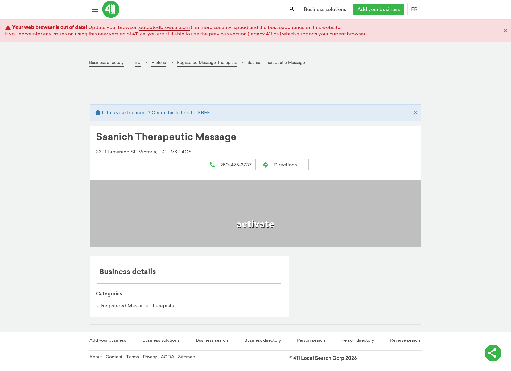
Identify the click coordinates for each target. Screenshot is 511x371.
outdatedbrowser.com (164, 27)
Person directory (357, 340)
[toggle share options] (493, 353)
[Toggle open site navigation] (95, 9)
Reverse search (405, 340)
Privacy (150, 356)
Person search (311, 340)
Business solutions (325, 9)
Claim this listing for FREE (180, 112)
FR (414, 9)
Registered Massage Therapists (137, 306)
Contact (114, 356)
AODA (167, 356)
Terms (132, 356)
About (95, 356)
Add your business (378, 9)
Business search (212, 340)
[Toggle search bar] (292, 9)
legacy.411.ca (264, 34)
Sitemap (186, 356)
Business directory (262, 340)
